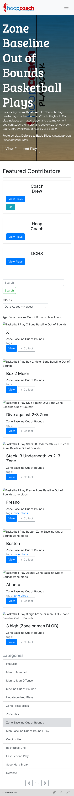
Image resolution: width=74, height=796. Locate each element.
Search (9, 290)
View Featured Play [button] (21, 149)
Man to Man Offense (19, 680)
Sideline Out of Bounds (21, 689)
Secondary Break (17, 764)
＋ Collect (26, 348)
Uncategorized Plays (19, 697)
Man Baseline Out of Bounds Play (27, 731)
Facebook (61, 792)
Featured (12, 663)
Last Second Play (17, 756)
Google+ (68, 792)
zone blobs (20, 513)
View (11, 348)
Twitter (54, 792)
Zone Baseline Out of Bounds (25, 722)
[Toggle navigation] (66, 7)
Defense (11, 773)
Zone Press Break (17, 705)
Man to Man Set (16, 672)
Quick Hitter (14, 739)
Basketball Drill (16, 747)
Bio (10, 207)
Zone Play (12, 714)
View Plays (15, 199)
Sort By (7, 299)
